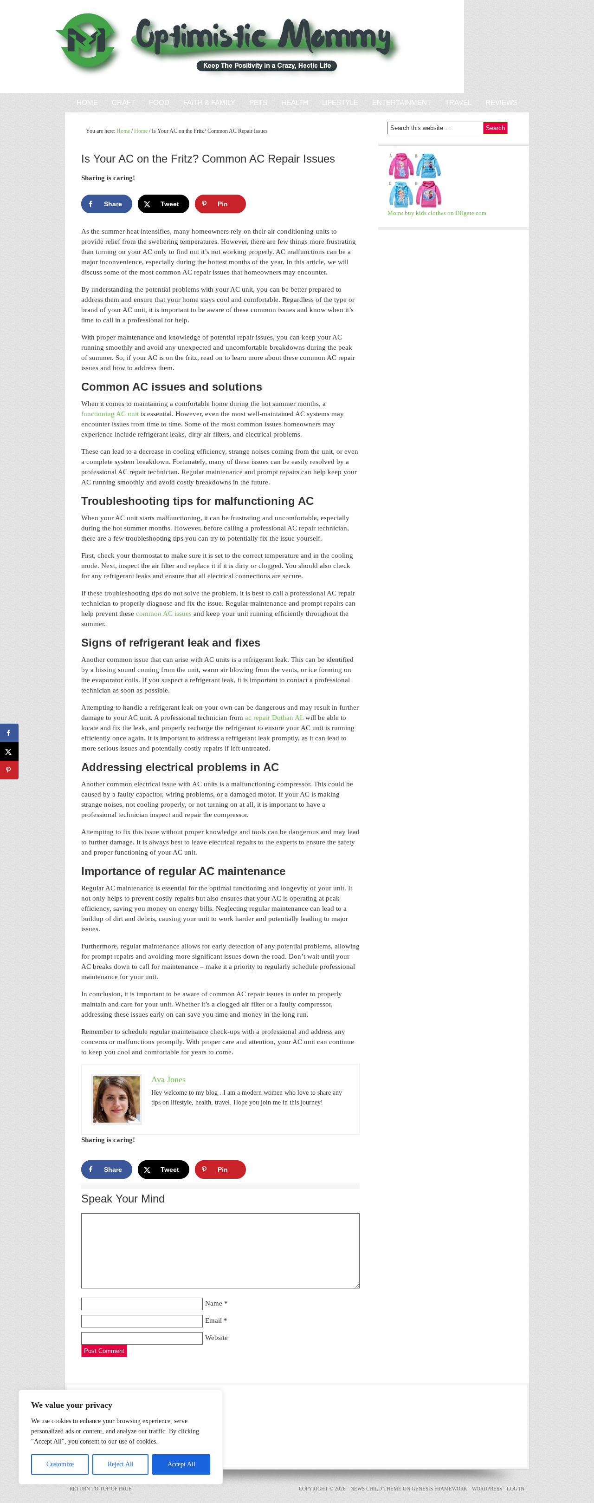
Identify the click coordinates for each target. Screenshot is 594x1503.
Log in (515, 1488)
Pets (258, 102)
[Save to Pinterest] (9, 770)
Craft (123, 102)
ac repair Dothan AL (274, 717)
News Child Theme (375, 1488)
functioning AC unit (110, 414)
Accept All (181, 1464)
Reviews (497, 102)
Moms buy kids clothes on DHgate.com (436, 212)
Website (216, 1337)
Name (213, 1303)
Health (294, 102)
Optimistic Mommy (108, 46)
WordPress (487, 1488)
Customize (60, 1464)
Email (213, 1320)
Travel (458, 102)
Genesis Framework (439, 1488)
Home (87, 102)
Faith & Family (205, 102)
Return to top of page (101, 1488)
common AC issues (164, 613)
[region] (121, 1437)
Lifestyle (340, 102)
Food (159, 102)
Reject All (121, 1464)
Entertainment (398, 102)
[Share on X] (9, 751)
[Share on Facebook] (9, 733)
